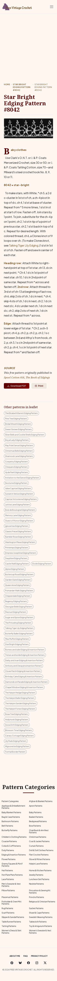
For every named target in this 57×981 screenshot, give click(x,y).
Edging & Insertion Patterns (14, 855)
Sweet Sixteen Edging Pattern (18, 429)
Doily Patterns (8, 850)
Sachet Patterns (36, 908)
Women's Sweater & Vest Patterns (40, 931)
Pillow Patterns (8, 890)
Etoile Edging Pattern (41, 563)
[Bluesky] (20, 963)
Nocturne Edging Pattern (16, 483)
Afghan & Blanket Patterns (40, 801)
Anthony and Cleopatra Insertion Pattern (23, 665)
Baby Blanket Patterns (11, 812)
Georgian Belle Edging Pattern (18, 606)
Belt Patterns (7, 826)
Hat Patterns (7, 870)
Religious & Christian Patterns (42, 901)
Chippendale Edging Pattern (17, 596)
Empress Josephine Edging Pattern (20, 553)
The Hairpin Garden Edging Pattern (20, 703)
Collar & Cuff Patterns (11, 846)
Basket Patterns (36, 817)
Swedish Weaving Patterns (40, 917)
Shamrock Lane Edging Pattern (19, 456)
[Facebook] (28, 963)
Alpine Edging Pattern (14, 569)
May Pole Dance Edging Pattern (19, 445)
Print (40, 385)
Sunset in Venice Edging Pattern (19, 493)
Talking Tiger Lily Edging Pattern (19, 628)
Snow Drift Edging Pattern (16, 725)
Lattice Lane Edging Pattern (17, 504)
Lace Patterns (8, 879)
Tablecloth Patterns (38, 922)
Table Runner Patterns (11, 922)
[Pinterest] (12, 963)
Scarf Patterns (8, 913)
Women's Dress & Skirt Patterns (11, 931)
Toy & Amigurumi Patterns (40, 926)
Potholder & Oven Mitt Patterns (11, 902)
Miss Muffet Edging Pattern (17, 639)
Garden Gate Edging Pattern (18, 579)
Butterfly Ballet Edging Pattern (19, 633)
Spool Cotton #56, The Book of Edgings (27, 377)
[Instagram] (37, 963)
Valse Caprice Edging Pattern (18, 488)
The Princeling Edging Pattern (18, 622)
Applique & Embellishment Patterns (13, 807)
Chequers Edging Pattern (16, 467)
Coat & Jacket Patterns (39, 841)
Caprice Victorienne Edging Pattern (21, 499)
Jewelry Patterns (36, 875)
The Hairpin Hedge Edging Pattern (20, 692)
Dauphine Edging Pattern (16, 558)
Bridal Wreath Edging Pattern (18, 424)
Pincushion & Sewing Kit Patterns (39, 891)
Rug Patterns (7, 908)
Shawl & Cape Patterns (39, 913)
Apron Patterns (35, 806)
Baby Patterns (35, 812)
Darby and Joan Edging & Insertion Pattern (24, 660)
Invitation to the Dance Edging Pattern (22, 477)
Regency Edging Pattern (16, 601)
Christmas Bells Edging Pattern (19, 451)
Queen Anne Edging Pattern (17, 585)
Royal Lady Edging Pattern (17, 440)
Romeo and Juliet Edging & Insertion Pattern (24, 649)
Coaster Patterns (9, 841)
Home (7, 84)
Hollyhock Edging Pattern (16, 719)
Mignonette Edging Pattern (17, 746)
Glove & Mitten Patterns (39, 859)
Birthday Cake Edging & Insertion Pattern (23, 676)
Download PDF (18, 385)
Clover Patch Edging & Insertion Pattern (23, 671)
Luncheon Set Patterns (39, 879)
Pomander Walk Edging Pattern (19, 590)
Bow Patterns (35, 826)
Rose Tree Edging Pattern (16, 714)
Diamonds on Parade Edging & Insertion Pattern (26, 682)
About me (15, 956)
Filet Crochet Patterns (39, 855)
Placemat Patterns (10, 897)
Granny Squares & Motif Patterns (12, 864)
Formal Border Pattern (15, 751)
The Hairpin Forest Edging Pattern (20, 708)
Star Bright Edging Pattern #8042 (21, 87)
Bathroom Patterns (10, 821)
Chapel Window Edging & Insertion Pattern (24, 687)
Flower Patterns (8, 859)
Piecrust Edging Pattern (15, 612)
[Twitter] (45, 963)
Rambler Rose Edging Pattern (18, 536)
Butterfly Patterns (9, 830)
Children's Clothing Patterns (14, 837)
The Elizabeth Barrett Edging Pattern (21, 413)
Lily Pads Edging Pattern (15, 741)
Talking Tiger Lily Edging (23, 245)
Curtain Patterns (36, 846)
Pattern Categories (10, 801)
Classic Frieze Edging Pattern (18, 531)
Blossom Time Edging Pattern (18, 730)
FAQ (25, 956)
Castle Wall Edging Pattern (17, 563)
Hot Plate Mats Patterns (12, 875)
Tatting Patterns (9, 926)
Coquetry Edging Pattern (16, 461)
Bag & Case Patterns (11, 817)
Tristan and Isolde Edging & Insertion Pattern (25, 655)
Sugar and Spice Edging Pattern (19, 617)
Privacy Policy (39, 956)
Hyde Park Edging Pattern (16, 472)
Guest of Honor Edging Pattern (19, 520)
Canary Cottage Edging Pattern (19, 735)
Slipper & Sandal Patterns (13, 917)
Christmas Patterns (37, 837)
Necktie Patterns (36, 884)
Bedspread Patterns (38, 821)
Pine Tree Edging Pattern (16, 418)
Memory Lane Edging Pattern (18, 515)
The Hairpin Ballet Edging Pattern (19, 698)
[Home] (17, 6)
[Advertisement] (28, 43)
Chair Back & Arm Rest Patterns (39, 831)
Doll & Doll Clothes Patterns (41, 850)
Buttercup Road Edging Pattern (19, 574)
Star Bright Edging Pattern (17, 644)
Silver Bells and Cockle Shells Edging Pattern (24, 434)
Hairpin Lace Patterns (38, 863)
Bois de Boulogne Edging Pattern (20, 510)
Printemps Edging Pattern (16, 547)
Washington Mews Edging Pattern (20, 542)
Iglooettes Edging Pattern (16, 526)
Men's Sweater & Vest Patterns (11, 885)
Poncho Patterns (36, 897)
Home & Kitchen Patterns (40, 870)
